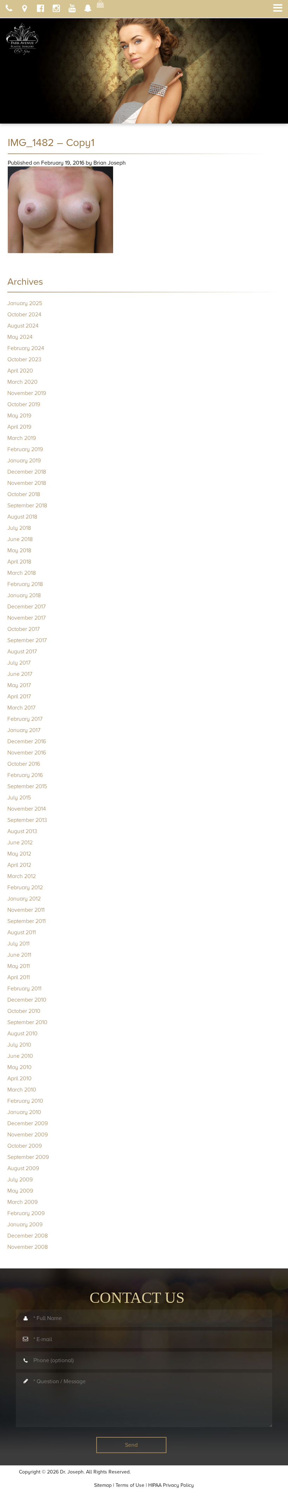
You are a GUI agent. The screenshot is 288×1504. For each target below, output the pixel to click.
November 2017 (26, 617)
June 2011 (19, 954)
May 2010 (19, 1067)
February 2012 (25, 887)
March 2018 (21, 572)
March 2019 (21, 438)
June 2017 (19, 674)
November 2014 (26, 808)
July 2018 (19, 528)
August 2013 (22, 831)
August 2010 (22, 1033)
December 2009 (27, 1123)
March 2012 (21, 876)
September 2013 (27, 820)
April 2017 (19, 696)
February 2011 (24, 988)
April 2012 (19, 865)
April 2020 (20, 370)
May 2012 (19, 853)
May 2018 (19, 550)
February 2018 (25, 584)
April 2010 (19, 1078)
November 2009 (27, 1134)
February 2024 (25, 348)
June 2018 (20, 539)
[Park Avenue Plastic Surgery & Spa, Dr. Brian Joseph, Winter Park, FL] (22, 36)
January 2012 (24, 898)
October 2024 (24, 314)
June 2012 (20, 842)
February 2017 (24, 719)
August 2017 (22, 651)
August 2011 (21, 932)
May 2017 (19, 685)
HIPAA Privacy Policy (171, 1485)
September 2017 (27, 640)
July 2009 (20, 1179)
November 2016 (26, 752)
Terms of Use (130, 1485)
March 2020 (22, 381)
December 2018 (26, 471)
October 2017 (23, 629)
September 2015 (27, 786)
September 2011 (26, 921)
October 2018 (23, 494)
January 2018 (24, 595)
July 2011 (18, 943)
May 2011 (18, 966)
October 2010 (23, 1011)
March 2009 (22, 1202)
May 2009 (20, 1190)
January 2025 (24, 303)
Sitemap (103, 1485)
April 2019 (19, 426)
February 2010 (25, 1100)
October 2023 (24, 359)
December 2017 (26, 606)
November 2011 (26, 909)
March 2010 (21, 1089)
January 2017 (23, 730)
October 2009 (24, 1145)
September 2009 (28, 1157)
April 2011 (18, 977)
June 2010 (20, 1056)
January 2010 (24, 1112)
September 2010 (27, 1022)
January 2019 (24, 460)
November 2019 (26, 393)
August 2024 (23, 325)
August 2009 (23, 1168)
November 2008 (27, 1247)
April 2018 (19, 561)
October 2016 (23, 763)
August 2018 (22, 516)
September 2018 (27, 505)
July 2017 (19, 662)
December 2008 (27, 1235)
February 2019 (25, 449)
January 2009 (24, 1224)
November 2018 (26, 483)
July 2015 (19, 797)
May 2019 (19, 415)
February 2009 (26, 1213)
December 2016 (26, 741)
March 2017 (21, 707)
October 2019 (23, 404)
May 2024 (20, 337)
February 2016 (25, 775)
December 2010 (26, 999)
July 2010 (19, 1044)
